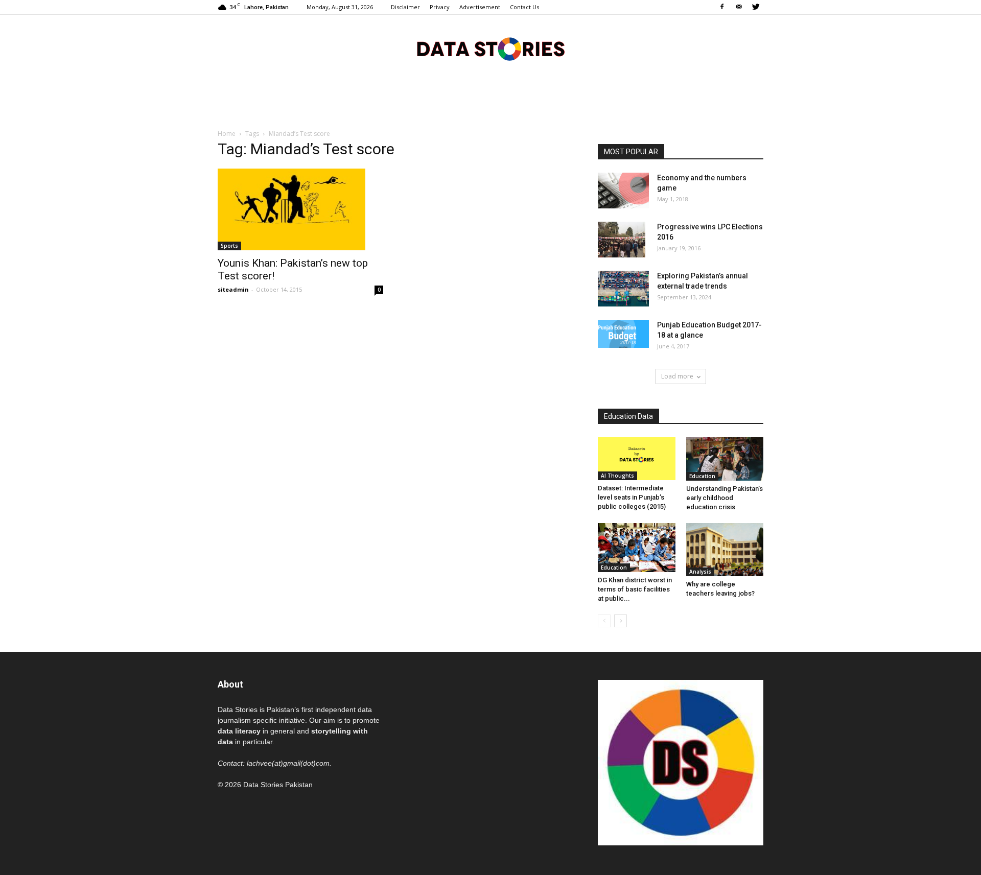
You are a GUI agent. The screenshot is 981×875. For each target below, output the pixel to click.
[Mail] (738, 7)
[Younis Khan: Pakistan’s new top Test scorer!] (300, 209)
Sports (229, 245)
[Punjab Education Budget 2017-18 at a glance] (623, 334)
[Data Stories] (490, 48)
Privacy (440, 7)
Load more (677, 376)
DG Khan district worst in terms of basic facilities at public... (635, 589)
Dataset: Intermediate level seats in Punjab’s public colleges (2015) (632, 497)
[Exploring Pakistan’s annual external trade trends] (623, 288)
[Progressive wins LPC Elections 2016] (621, 239)
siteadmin (233, 289)
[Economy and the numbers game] (623, 190)
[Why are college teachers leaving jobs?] (725, 549)
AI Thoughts (617, 475)
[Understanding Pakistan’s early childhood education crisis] (725, 459)
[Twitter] (755, 7)
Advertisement (479, 7)
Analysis (700, 571)
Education (702, 476)
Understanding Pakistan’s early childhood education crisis (724, 498)
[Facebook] (722, 7)
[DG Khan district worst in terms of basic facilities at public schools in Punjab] (636, 547)
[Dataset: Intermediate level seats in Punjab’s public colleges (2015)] (636, 458)
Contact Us (524, 7)
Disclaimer (405, 7)
